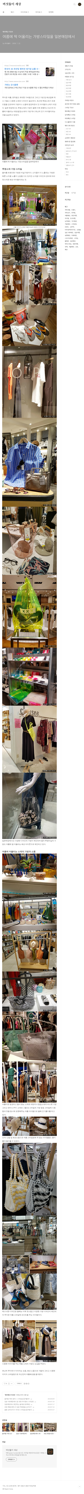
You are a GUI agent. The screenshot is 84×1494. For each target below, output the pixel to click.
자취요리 (67, 213)
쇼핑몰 (79, 230)
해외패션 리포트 (10, 1395)
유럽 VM (68, 131)
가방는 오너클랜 (11, 84)
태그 (12, 12)
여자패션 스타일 (70, 118)
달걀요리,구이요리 (71, 151)
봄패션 (67, 241)
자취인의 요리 (69, 145)
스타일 (76, 238)
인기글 (73, 193)
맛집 (66, 169)
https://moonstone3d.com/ (14, 65)
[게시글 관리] (11, 1383)
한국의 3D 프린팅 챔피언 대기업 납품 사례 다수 (22, 68)
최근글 (67, 193)
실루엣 (72, 227)
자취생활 (67, 210)
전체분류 (68, 62)
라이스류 (68, 160)
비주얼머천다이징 (70, 230)
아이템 (67, 218)
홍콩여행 (68, 85)
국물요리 (68, 157)
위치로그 (38, 12)
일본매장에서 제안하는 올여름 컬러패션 (17, 1404)
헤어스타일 (68, 244)
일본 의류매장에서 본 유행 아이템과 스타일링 (19, 1401)
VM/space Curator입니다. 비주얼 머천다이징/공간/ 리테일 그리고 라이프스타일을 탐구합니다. (26, 1454)
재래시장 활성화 (70, 141)
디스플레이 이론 (70, 122)
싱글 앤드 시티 (69, 73)
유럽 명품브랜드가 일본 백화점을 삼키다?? (18, 1407)
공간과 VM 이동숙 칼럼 (72, 104)
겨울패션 (71, 247)
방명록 (51, 12)
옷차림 (73, 213)
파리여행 (68, 94)
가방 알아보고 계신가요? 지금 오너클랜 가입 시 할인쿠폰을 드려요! (29, 87)
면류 (67, 154)
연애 (66, 247)
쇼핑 (76, 247)
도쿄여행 (72, 218)
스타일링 (74, 224)
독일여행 (68, 91)
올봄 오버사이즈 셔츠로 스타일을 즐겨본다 (18, 1410)
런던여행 (68, 88)
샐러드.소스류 (70, 162)
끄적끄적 (68, 69)
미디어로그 (25, 12)
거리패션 (74, 221)
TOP (79, 1486)
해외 (67, 175)
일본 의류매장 (69, 232)
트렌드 (67, 227)
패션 (66, 249)
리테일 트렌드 (69, 100)
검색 (74, 4)
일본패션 (72, 241)
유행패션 (67, 235)
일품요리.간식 (70, 165)
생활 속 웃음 (69, 66)
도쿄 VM (68, 129)
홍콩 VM (68, 134)
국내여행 (68, 97)
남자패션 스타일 (70, 115)
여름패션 (67, 215)
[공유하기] (9, 1383)
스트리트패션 (69, 238)
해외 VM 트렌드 (70, 125)
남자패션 (67, 221)
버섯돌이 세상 (12, 4)
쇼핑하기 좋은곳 (70, 138)
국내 (67, 172)
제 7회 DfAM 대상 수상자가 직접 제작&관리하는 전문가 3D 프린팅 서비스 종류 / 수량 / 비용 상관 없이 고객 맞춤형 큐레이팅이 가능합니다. (22, 72)
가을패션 (67, 224)
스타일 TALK (69, 107)
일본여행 (68, 83)
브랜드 (73, 210)
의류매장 (74, 235)
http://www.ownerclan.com (14, 81)
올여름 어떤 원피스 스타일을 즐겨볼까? (17, 1399)
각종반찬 (68, 148)
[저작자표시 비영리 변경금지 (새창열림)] (26, 1383)
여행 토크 (69, 80)
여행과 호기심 (69, 77)
